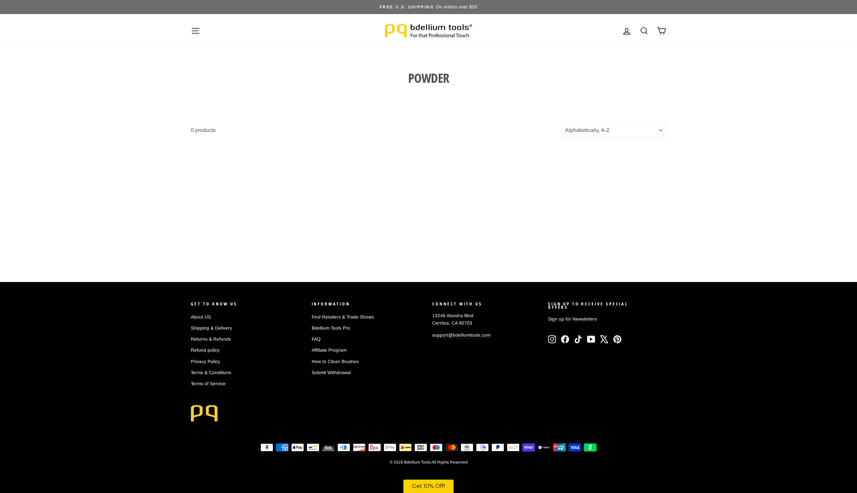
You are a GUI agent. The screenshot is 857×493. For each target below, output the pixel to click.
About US (201, 317)
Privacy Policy (205, 361)
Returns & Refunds (211, 339)
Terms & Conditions (211, 372)
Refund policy (205, 350)
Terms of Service (208, 383)
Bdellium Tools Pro (331, 328)
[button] (428, 486)
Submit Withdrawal (331, 372)
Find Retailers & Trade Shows (343, 317)
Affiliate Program (329, 350)
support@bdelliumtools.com (461, 335)
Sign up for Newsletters (572, 319)
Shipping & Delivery (211, 328)
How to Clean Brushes (335, 361)
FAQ (316, 339)
